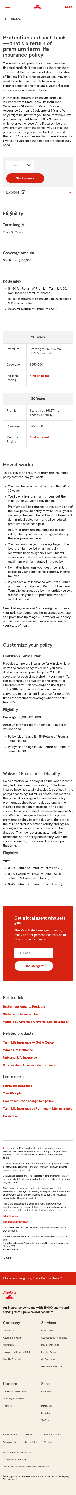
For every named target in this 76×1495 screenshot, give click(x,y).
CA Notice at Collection (14, 1459)
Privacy (28, 1434)
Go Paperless (48, 1359)
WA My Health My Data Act (17, 1452)
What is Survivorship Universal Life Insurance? (36, 1021)
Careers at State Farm (14, 1391)
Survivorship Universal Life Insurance (29, 1065)
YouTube (45, 1420)
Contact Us (9, 1330)
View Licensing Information (15, 1221)
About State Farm (12, 1337)
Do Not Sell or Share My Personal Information (26, 1466)
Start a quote (25, 178)
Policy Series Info (10, 1216)
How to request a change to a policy (28, 1101)
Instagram (46, 1406)
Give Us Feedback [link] (12, 1359)
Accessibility (31, 1442)
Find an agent (39, 375)
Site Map (48, 1442)
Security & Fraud (52, 1434)
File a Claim (47, 1330)
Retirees (7, 1406)
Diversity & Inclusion (13, 1398)
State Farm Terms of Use (20, 1014)
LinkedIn (45, 1413)
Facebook (46, 1391)
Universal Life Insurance (20, 1057)
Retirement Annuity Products (24, 1006)
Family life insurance (17, 1085)
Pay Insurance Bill (50, 1345)
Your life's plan (13, 1093)
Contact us (10, 1116)
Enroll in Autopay (49, 1352)
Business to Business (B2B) (16, 1352)
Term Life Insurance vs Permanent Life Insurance (37, 1108)
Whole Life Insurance (18, 1050)
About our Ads (10, 1434)
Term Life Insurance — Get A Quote (28, 1042)
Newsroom (8, 1345)
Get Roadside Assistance (54, 1337)
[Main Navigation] (7, 6)
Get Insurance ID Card (52, 1366)
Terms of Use (10, 1442)
